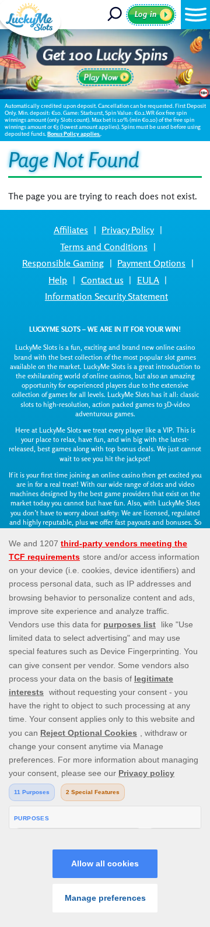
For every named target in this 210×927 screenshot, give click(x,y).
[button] (195, 14)
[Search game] (115, 14)
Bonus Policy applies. (73, 134)
